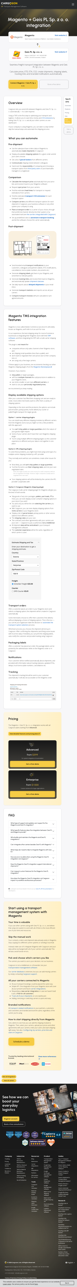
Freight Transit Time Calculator (34, 1209)
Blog (32, 1159)
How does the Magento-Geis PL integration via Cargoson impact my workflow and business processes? (30, 879)
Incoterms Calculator (34, 1198)
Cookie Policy (32, 1278)
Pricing (67, 113)
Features (67, 109)
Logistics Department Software (47, 1210)
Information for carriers (34, 1176)
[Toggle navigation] (73, 4)
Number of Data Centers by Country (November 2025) (63, 1253)
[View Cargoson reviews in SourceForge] (51, 1142)
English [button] (70, 1262)
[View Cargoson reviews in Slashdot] (25, 1142)
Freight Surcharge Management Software (47, 1174)
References (34, 1161)
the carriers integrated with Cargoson (41, 214)
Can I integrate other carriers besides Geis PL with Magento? (31, 844)
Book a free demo (54, 84)
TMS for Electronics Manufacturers (21, 1160)
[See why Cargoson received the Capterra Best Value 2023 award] (10, 1134)
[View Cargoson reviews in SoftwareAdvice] (37, 1142)
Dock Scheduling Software (48, 1205)
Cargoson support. (30, 974)
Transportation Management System (48, 1160)
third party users (34, 168)
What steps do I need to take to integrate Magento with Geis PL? (31, 851)
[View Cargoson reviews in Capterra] (51, 1134)
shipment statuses (37, 281)
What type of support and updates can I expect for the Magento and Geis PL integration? (29, 824)
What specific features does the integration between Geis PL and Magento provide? (31, 831)
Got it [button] (67, 1283)
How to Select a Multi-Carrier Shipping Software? (64, 1167)
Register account (11, 1119)
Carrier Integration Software (47, 1181)
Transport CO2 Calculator (34, 1186)
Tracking (7, 1159)
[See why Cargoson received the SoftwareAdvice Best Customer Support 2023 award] (26, 1134)
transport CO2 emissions (35, 196)
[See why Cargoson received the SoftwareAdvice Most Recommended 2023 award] (34, 1134)
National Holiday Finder (33, 1192)
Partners (33, 1173)
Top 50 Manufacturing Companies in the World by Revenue (65, 1241)
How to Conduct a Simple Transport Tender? (63, 1173)
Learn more (7, 1284)
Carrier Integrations (34, 1165)
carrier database (18, 972)
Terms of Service (10, 1278)
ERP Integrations (34, 1169)
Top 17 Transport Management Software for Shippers (64, 1160)
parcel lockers (25, 160)
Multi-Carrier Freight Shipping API (48, 1199)
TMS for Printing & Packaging (21, 1176)
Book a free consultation (13, 1124)
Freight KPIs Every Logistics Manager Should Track (63, 1194)
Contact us (8, 1168)
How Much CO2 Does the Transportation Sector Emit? (64, 1209)
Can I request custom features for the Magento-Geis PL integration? (29, 872)
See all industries (21, 1180)
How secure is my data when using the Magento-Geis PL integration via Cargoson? (30, 858)
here (36, 1284)
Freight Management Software (47, 1187)
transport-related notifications (21, 1008)
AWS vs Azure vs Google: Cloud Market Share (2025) (64, 1247)
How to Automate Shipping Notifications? (64, 1189)
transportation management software (22, 968)
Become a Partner (8, 1172)
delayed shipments (36, 284)
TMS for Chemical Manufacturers (22, 1166)
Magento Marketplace (41, 367)
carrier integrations (38, 989)
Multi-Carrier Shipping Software (47, 1193)
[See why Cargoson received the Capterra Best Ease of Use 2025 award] (18, 1134)
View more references (47, 1056)
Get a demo (69, 130)
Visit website (60, 35)
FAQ (66, 116)
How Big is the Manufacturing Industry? (65, 1236)
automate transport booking (42, 218)
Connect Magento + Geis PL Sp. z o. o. (23, 84)
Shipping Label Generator (34, 1203)
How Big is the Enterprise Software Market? (63, 1220)
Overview (68, 105)
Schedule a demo (21, 1041)
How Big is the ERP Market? (63, 1231)
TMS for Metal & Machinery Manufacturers (21, 1171)
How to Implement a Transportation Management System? (64, 1179)
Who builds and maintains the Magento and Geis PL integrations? (28, 838)
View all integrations (9, 1077)
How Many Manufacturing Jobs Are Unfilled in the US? (65, 1226)
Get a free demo (32, 764)
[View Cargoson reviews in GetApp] (67, 1134)
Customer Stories (7, 1165)
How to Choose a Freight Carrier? (63, 1184)
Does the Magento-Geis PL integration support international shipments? (31, 865)
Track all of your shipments (22, 996)
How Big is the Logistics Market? (65, 1215)
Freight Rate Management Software (47, 1167)
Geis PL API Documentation (44, 889)
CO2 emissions (47, 118)
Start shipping (67, 121)
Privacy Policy (21, 1278)
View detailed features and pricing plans (24, 734)
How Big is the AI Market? (63, 1204)
